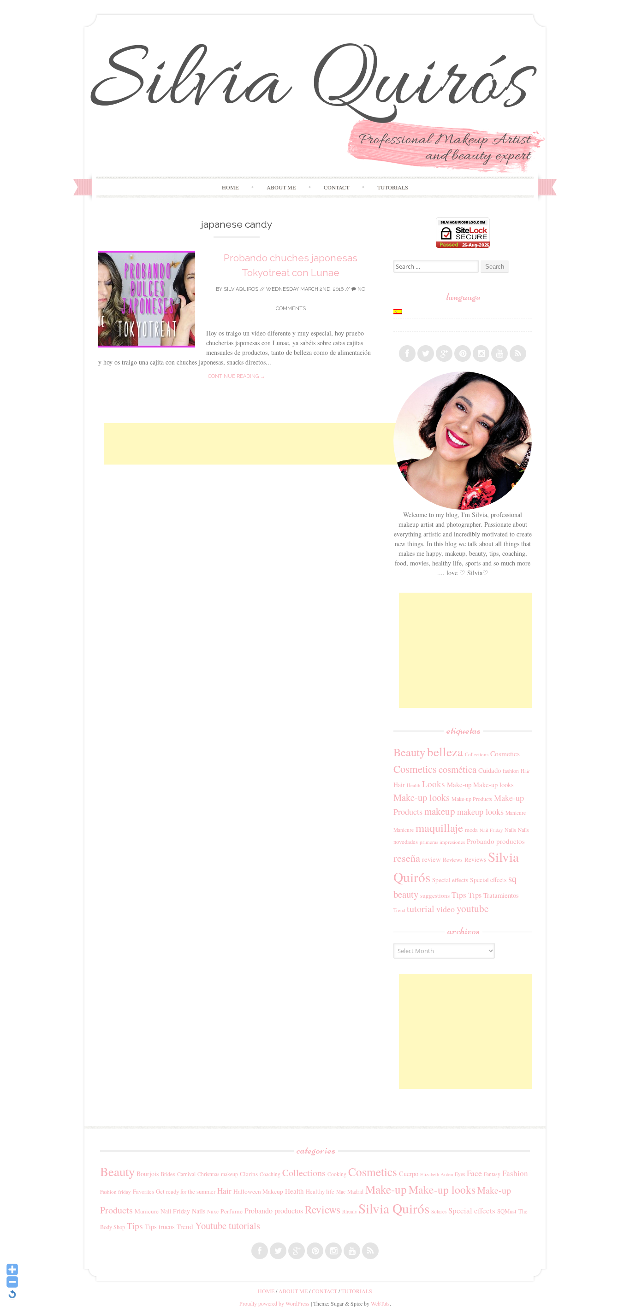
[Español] (397, 311)
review (431, 859)
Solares (438, 1211)
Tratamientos (501, 895)
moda (471, 829)
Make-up (459, 784)
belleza (445, 751)
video (445, 908)
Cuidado (489, 770)
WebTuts (380, 1303)
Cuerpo (408, 1173)
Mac (340, 1191)
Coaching (270, 1174)
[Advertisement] (272, 444)
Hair (525, 771)
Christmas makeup (217, 1174)
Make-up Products (472, 798)
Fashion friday (115, 1191)
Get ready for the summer (185, 1191)
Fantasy (492, 1174)
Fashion (515, 1173)
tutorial (420, 908)
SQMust (507, 1211)
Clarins (249, 1174)
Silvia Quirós (393, 1208)
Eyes (460, 1174)
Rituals (349, 1211)
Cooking (336, 1174)
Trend (399, 910)
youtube (472, 908)
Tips (459, 894)
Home (230, 187)
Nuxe (213, 1211)
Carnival (186, 1174)
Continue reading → (236, 376)
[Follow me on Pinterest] (462, 353)
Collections (476, 754)
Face (474, 1172)
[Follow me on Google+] (444, 353)
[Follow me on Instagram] (481, 353)
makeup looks (480, 811)
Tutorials (392, 187)
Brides (167, 1174)
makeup (439, 811)
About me (281, 187)
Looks (433, 783)
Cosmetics (505, 753)
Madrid (355, 1191)
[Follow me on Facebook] (407, 353)
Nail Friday (491, 830)
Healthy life (320, 1191)
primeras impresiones (442, 841)
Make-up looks (493, 784)
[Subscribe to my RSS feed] (518, 353)
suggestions (435, 895)
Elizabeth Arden (436, 1174)
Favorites (143, 1191)
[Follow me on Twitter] (425, 353)
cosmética (457, 769)
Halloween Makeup (258, 1191)
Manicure (515, 812)
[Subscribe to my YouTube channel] (499, 353)
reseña (406, 858)
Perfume (231, 1211)
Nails (510, 829)
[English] (397, 325)
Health (413, 785)
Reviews (453, 859)
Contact (336, 187)
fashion (511, 770)
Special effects (450, 880)
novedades (405, 841)
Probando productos (496, 841)
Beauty (409, 752)
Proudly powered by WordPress (274, 1303)
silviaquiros (241, 289)
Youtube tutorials (227, 1225)
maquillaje (439, 827)
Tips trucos (160, 1226)
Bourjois (148, 1173)
